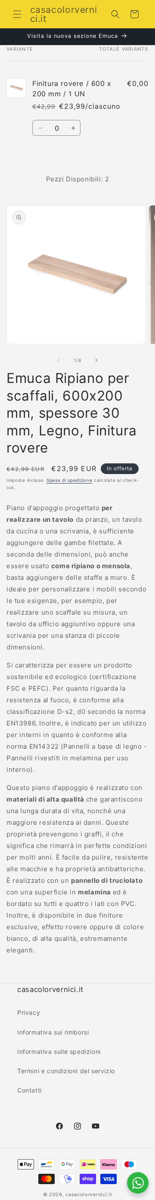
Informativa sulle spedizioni (59, 1051)
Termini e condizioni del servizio (66, 1070)
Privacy (28, 1012)
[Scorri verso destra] (96, 360)
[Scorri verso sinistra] (58, 360)
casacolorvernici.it (88, 1194)
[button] (17, 14)
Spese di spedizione (69, 480)
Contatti (29, 1090)
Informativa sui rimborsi (53, 1032)
